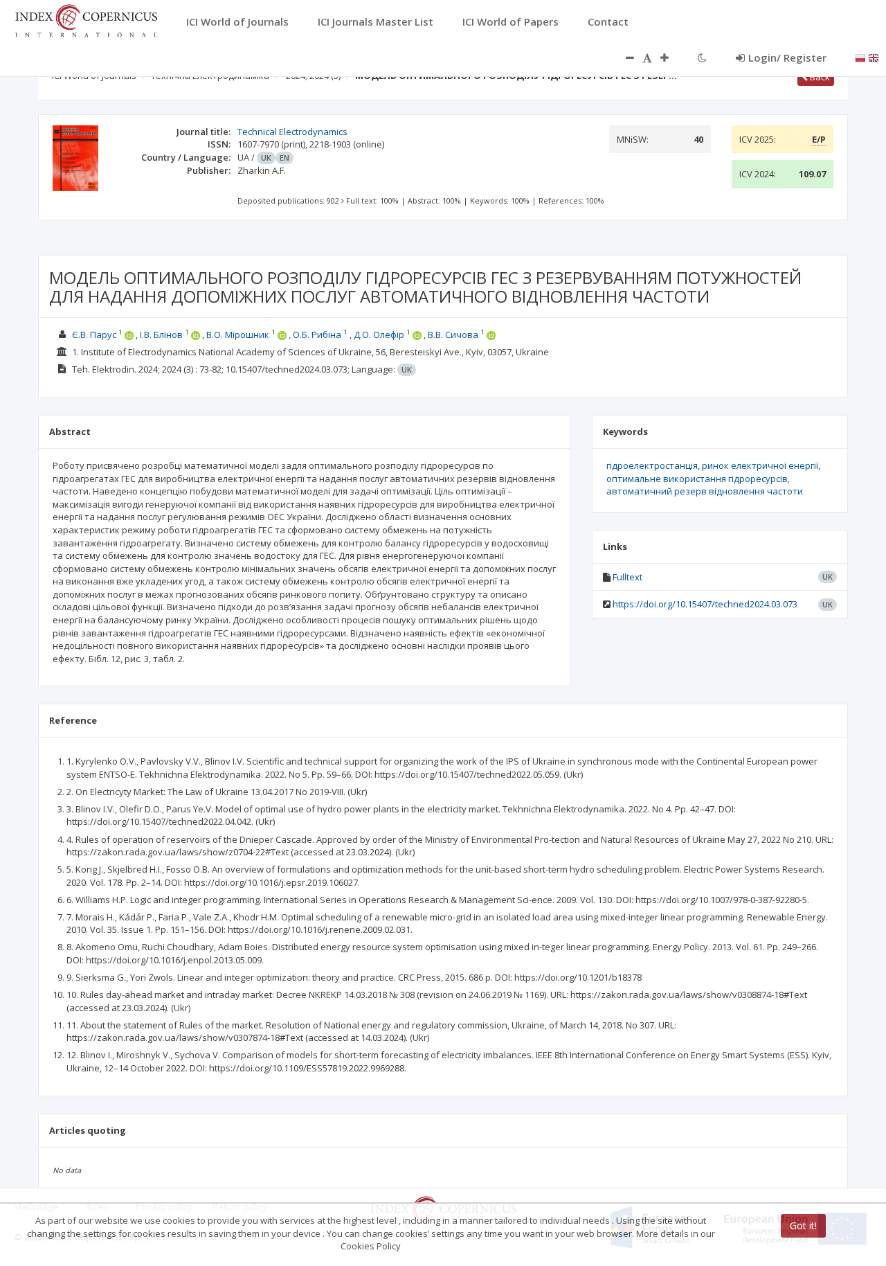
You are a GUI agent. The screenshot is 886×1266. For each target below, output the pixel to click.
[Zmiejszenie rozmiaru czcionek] (623, 57)
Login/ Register (787, 57)
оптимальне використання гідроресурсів (697, 478)
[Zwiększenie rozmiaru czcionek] (671, 57)
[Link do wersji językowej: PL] (860, 57)
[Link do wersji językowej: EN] (873, 57)
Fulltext (627, 577)
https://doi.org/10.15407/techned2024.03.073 (705, 604)
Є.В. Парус (94, 334)
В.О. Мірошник (237, 334)
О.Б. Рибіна (317, 334)
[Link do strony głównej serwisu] (86, 19)
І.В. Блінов (162, 334)
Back (819, 77)
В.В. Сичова (453, 334)
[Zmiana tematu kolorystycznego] (702, 57)
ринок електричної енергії (760, 465)
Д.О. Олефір (379, 334)
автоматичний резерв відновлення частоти (704, 491)
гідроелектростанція (652, 465)
